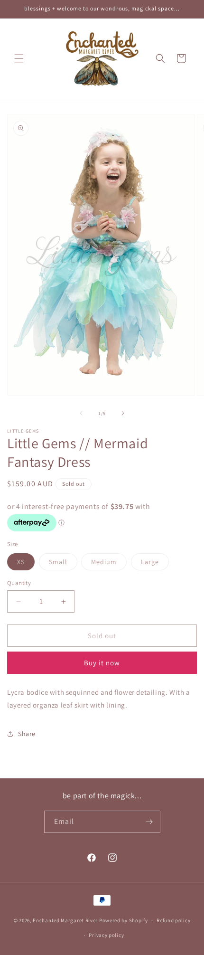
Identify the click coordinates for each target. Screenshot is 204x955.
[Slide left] (81, 413)
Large (155, 563)
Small (63, 563)
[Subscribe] (149, 822)
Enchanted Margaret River (65, 920)
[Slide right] (122, 413)
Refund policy (173, 920)
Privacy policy (106, 935)
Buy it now (102, 662)
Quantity (19, 583)
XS (26, 563)
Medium (109, 563)
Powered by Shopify (123, 920)
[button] (19, 58)
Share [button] (27, 733)
